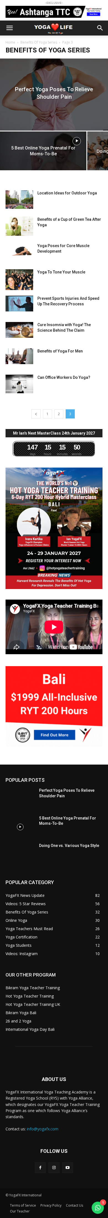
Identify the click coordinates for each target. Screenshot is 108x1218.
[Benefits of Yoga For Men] (19, 356)
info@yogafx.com (42, 1128)
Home (10, 42)
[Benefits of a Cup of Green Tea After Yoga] (19, 226)
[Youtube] (67, 1167)
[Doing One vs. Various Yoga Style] (20, 854)
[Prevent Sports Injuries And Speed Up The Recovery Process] (19, 303)
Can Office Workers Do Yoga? (63, 377)
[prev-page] (36, 413)
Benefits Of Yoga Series (38, 42)
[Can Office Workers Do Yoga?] (19, 384)
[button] (9, 28)
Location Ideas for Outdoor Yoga (67, 193)
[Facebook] (40, 1167)
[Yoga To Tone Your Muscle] (19, 279)
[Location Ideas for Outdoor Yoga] (19, 199)
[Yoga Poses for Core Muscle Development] (19, 250)
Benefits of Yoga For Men (60, 351)
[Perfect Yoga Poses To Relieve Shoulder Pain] (54, 95)
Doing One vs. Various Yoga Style (69, 845)
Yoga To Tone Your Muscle (61, 272)
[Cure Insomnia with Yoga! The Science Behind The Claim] (19, 330)
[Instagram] (53, 1167)
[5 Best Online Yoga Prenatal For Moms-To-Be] (43, 152)
